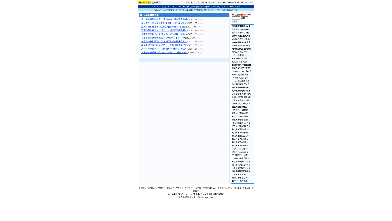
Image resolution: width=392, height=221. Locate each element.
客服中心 (188, 188)
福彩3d (244, 178)
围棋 (246, 78)
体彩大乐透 (236, 174)
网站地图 (237, 188)
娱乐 (197, 2)
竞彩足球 (247, 100)
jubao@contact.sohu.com (206, 197)
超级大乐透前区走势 (240, 136)
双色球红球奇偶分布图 (241, 126)
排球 (209, 7)
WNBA (247, 68)
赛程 (241, 39)
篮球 (199, 7)
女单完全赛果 (237, 33)
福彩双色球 (236, 178)
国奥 (242, 55)
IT (206, 2)
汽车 (210, 2)
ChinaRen (230, 2)
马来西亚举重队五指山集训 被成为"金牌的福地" (164, 52)
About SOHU (218, 188)
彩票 (219, 7)
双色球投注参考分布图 (241, 123)
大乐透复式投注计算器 (241, 165)
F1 (228, 7)
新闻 (187, 2)
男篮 (242, 75)
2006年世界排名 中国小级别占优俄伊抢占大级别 (164, 49)
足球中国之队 (169, 10)
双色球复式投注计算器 (241, 162)
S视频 (164, 7)
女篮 (246, 75)
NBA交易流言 (245, 71)
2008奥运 (159, 10)
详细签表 (235, 39)
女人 (220, 2)
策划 (174, 7)
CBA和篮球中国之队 (194, 10)
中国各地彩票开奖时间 (241, 104)
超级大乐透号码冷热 (240, 133)
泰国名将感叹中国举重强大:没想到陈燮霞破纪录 (164, 45)
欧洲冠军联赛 (231, 10)
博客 (242, 2)
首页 (154, 7)
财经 (202, 2)
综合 (214, 7)
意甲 (246, 62)
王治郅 (234, 81)
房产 (215, 2)
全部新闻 (246, 188)
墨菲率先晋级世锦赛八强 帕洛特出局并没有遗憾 (164, 19)
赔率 (212, 10)
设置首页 (142, 188)
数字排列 (235, 181)
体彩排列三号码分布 (240, 149)
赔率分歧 (247, 97)
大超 (238, 75)
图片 (169, 7)
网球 (232, 7)
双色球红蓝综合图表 (240, 113)
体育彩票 (245, 81)
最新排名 (247, 39)
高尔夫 (237, 7)
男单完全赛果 (237, 29)
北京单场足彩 (237, 100)
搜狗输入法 (152, 188)
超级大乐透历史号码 (240, 129)
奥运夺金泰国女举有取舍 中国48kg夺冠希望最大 (164, 23)
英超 (234, 62)
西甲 (238, 62)
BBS (246, 2)
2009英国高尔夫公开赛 (241, 46)
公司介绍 (228, 188)
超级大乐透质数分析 (240, 145)
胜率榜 (246, 29)
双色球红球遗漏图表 (240, 116)
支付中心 (162, 188)
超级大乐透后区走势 (240, 139)
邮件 (237, 2)
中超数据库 (180, 10)
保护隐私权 (207, 188)
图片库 (206, 10)
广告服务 (179, 188)
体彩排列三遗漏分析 (240, 152)
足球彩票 (239, 84)
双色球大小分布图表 (240, 110)
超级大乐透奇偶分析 (240, 142)
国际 (194, 7)
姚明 (223, 10)
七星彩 (244, 174)
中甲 (234, 55)
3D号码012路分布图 (240, 155)
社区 (179, 7)
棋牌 (223, 7)
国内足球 (235, 52)
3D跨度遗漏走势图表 (240, 158)
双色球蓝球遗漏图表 (240, 120)
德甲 (242, 62)
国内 (189, 7)
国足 (241, 52)
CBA (242, 68)
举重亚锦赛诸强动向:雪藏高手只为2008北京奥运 (164, 34)
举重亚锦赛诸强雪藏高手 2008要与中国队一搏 (163, 38)
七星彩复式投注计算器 (241, 168)
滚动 (158, 7)
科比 (240, 81)
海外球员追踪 (241, 58)
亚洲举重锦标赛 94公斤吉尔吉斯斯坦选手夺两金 (164, 30)
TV (224, 2)
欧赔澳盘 (247, 94)
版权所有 (220, 194)
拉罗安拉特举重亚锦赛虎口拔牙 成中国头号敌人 (164, 41)
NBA (204, 7)
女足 (238, 55)
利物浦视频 (246, 65)
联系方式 (197, 188)
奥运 (234, 84)
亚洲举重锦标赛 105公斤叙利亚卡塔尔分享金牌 (163, 27)
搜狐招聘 (170, 188)
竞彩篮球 (243, 181)
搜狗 (251, 2)
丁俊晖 (218, 10)
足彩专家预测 (237, 94)
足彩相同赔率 (237, 97)
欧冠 (234, 58)
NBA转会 (236, 71)
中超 (246, 52)
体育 (192, 2)
